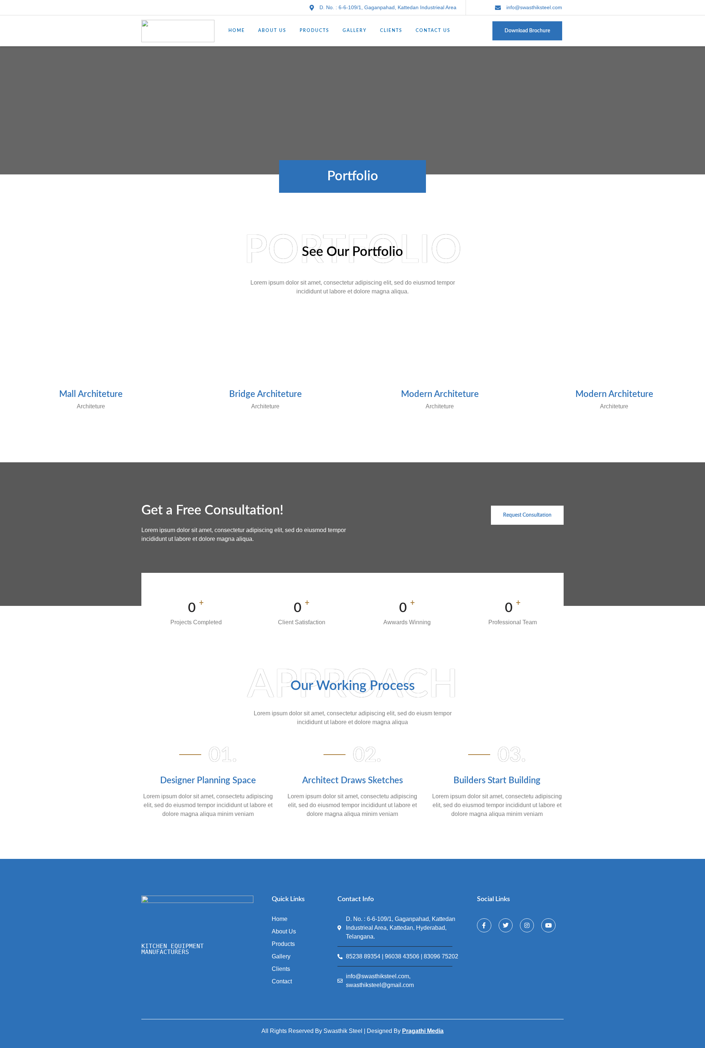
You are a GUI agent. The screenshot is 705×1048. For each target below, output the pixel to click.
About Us (272, 30)
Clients (391, 30)
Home (236, 30)
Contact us (433, 30)
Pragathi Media (423, 1031)
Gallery (355, 30)
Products (314, 30)
